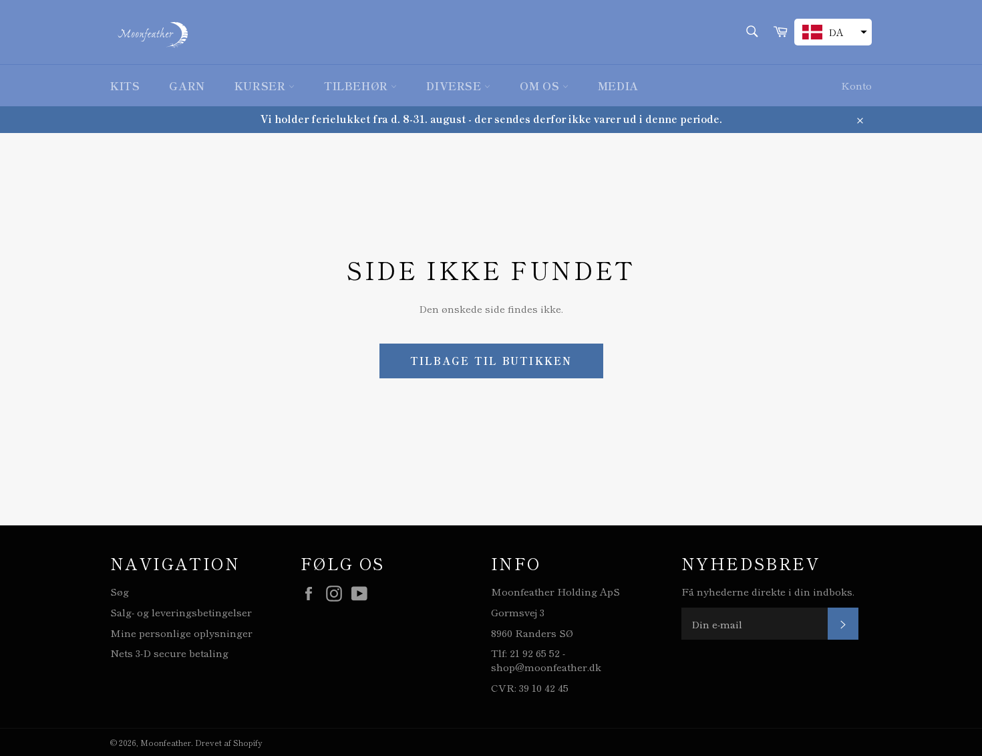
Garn (186, 86)
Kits (125, 86)
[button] (833, 32)
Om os (541, 86)
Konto (856, 85)
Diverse (455, 86)
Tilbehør (357, 86)
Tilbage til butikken (491, 361)
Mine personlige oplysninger (181, 633)
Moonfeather (165, 742)
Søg (119, 591)
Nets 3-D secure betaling (169, 653)
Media (618, 86)
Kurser (261, 86)
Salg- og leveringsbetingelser (181, 612)
